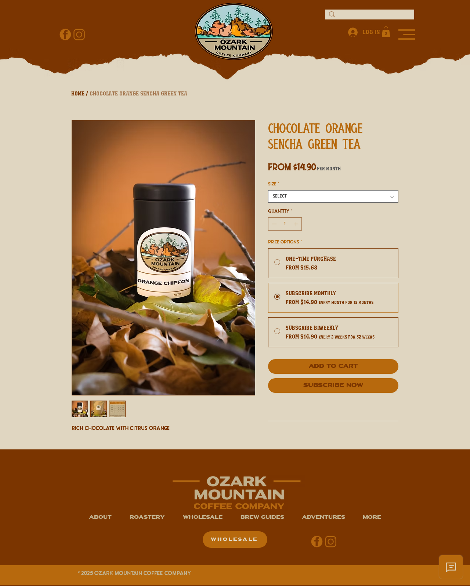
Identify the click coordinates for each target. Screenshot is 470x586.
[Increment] (296, 224)
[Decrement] (273, 224)
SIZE (273, 184)
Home (78, 93)
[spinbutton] (285, 224)
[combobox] (333, 196)
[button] (406, 34)
